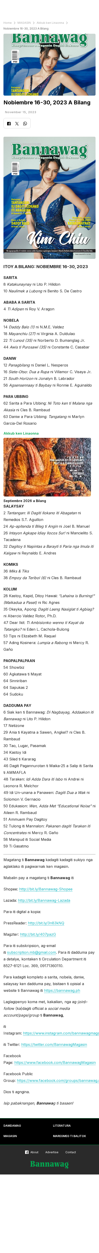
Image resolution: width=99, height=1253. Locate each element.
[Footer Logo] (49, 1165)
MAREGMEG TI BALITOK (69, 1136)
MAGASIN (24, 22)
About (34, 1152)
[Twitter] (17, 124)
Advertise (51, 1152)
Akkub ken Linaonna (50, 22)
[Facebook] (9, 124)
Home (7, 22)
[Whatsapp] (25, 124)
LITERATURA (62, 1125)
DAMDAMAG (12, 1125)
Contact (70, 1152)
